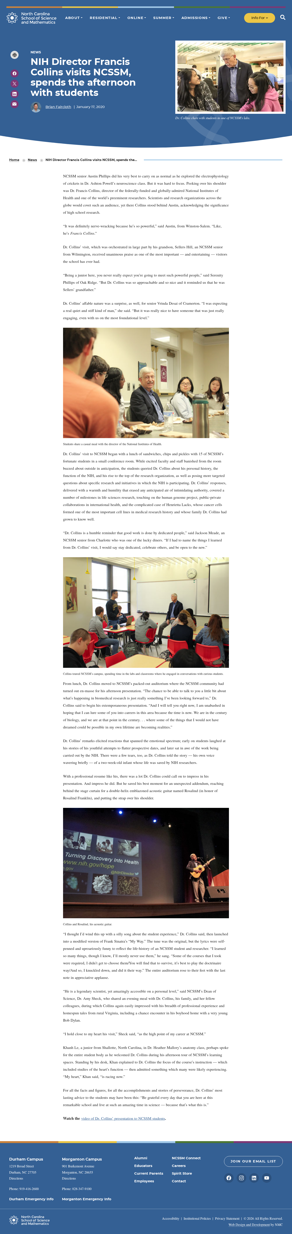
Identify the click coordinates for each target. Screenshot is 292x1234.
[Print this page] (14, 55)
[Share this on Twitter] (14, 84)
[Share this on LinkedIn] (14, 94)
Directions (16, 1178)
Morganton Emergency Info (86, 1199)
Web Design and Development (249, 1224)
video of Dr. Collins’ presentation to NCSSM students (123, 1118)
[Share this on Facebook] (14, 73)
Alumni (140, 1158)
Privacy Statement (227, 1218)
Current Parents (148, 1173)
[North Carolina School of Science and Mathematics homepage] (31, 18)
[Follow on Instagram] (241, 1178)
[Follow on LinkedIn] (254, 1178)
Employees (144, 1181)
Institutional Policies (197, 1218)
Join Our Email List (253, 1161)
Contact (179, 1181)
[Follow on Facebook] (229, 1178)
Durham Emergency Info (31, 1199)
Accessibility (170, 1218)
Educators (143, 1166)
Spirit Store (182, 1173)
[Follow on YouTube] (266, 1178)
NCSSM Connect (186, 1158)
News (32, 160)
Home (14, 160)
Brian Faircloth (58, 107)
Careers (179, 1166)
